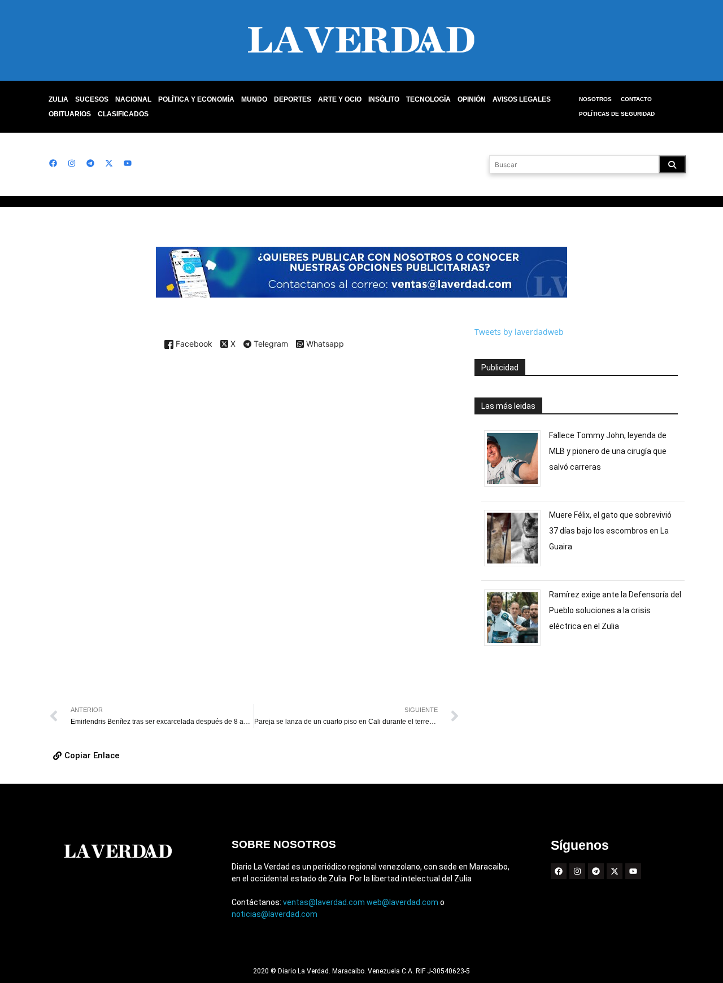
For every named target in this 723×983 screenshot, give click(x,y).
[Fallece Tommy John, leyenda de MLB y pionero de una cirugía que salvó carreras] (516, 486)
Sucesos (91, 99)
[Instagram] (72, 163)
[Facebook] (53, 163)
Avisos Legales (522, 99)
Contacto (636, 99)
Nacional (133, 99)
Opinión (472, 99)
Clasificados (123, 114)
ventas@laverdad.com (324, 902)
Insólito (383, 99)
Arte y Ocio (340, 99)
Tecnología (428, 99)
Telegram (269, 344)
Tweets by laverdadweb (519, 331)
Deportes (292, 99)
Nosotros (595, 99)
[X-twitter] (109, 163)
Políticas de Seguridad (617, 114)
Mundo (254, 99)
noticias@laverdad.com (274, 914)
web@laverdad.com (402, 902)
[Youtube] (128, 163)
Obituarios (70, 114)
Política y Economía (196, 99)
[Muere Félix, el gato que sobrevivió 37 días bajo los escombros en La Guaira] (516, 566)
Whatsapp (324, 344)
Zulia (58, 99)
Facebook (192, 344)
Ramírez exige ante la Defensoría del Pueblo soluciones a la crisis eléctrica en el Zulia (615, 610)
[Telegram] (90, 163)
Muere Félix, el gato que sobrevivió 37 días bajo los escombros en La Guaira (610, 530)
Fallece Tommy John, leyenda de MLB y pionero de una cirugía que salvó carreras (608, 451)
